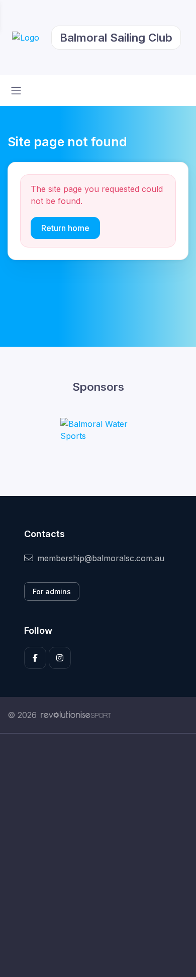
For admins (52, 591)
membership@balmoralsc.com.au (100, 558)
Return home (65, 228)
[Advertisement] (98, 855)
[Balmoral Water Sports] (98, 430)
